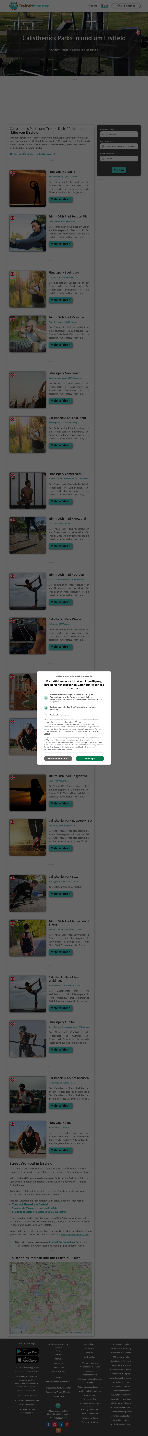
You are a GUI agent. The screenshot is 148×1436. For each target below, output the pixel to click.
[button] (74, 715)
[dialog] (74, 718)
